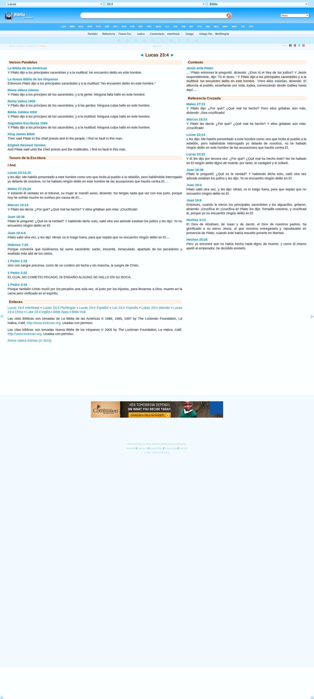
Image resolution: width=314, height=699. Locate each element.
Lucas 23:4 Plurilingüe (59, 308)
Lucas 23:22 (195, 154)
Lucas (20, 46)
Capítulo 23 (31, 46)
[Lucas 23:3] (4, 324)
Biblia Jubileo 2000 (22, 112)
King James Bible (21, 134)
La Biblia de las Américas (27, 68)
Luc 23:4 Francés (125, 308)
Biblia (12, 46)
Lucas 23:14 (195, 134)
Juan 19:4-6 (17, 233)
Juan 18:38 (16, 217)
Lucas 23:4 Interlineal (23, 308)
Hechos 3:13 (196, 220)
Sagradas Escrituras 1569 (27, 123)
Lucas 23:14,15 (19, 172)
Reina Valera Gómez (23, 90)
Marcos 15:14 (18, 205)
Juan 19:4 (194, 185)
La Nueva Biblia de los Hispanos (33, 79)
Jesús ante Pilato (199, 68)
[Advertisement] (157, 372)
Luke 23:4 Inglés (38, 312)
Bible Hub (79, 312)
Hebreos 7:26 (18, 245)
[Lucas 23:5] (309, 324)
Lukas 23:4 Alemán (155, 308)
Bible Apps (61, 312)
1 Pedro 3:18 (17, 284)
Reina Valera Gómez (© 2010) (29, 340)
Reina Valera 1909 (21, 101)
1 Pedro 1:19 (17, 261)
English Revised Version (27, 145)
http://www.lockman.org (44, 323)
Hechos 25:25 (197, 239)
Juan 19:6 (194, 200)
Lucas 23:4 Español (93, 308)
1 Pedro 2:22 (17, 273)
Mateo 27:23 (195, 104)
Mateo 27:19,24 (19, 189)
